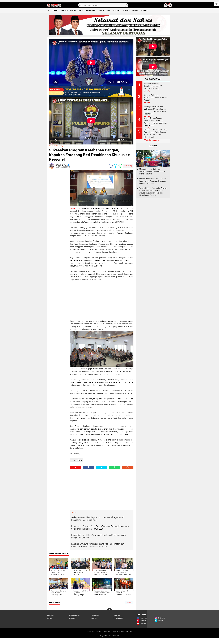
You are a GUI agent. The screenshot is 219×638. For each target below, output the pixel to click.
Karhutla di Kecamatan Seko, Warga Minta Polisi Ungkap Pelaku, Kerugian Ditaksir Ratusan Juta (155, 133)
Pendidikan (95, 615)
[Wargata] (170, 5)
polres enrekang (57, 146)
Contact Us (99, 632)
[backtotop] (109, 610)
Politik (101, 11)
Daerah (73, 11)
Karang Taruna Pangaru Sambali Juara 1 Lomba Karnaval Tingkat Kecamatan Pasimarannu (155, 121)
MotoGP (49, 618)
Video (80, 11)
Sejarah (94, 618)
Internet (126, 11)
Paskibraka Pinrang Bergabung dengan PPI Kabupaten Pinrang (153, 86)
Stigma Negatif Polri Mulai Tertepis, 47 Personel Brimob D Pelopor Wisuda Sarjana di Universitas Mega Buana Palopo (153, 191)
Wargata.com (75, 208)
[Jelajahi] (216, 4)
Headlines (64, 11)
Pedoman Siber (126, 632)
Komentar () (128, 166)
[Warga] (166, 5)
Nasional (50, 615)
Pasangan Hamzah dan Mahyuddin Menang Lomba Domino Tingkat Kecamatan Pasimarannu (155, 110)
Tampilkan (129, 602)
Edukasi (135, 11)
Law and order (90, 11)
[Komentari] (127, 467)
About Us (90, 632)
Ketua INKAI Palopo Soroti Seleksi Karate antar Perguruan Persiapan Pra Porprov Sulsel (152, 181)
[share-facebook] (111, 166)
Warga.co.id (115, 632)
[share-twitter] (115, 166)
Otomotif (144, 11)
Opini (108, 11)
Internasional (74, 615)
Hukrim (54, 11)
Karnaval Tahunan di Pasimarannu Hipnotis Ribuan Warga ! (156, 97)
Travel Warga (118, 618)
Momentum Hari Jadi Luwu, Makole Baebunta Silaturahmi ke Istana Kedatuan (152, 171)
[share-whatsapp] (120, 166)
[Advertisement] (58, 204)
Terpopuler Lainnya (152, 141)
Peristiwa (116, 11)
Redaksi (107, 632)
